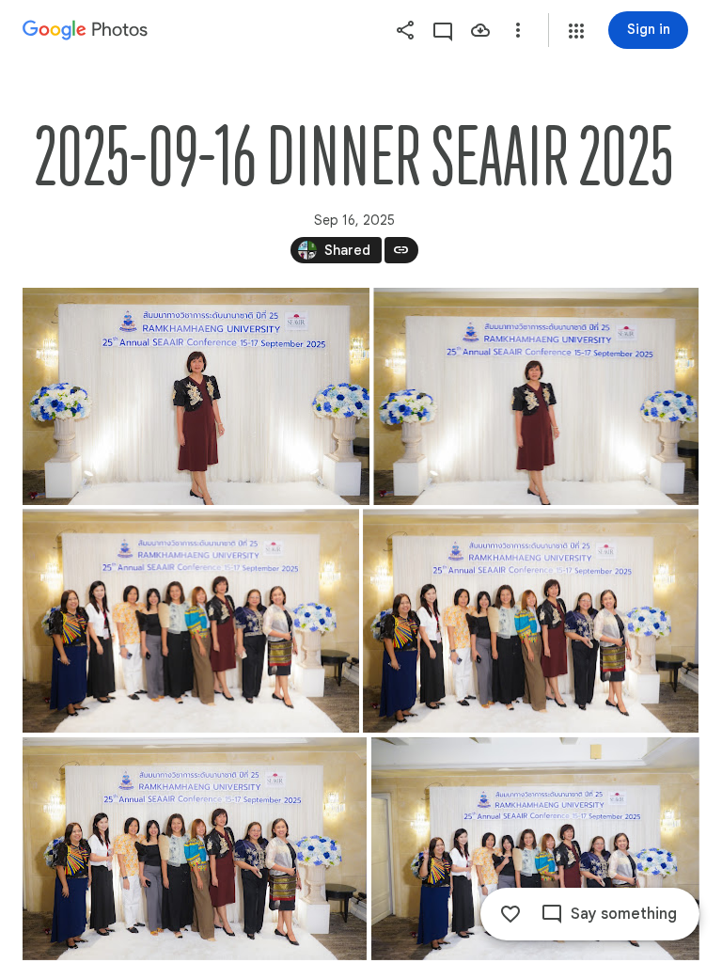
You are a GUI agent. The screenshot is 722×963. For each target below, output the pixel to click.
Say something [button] (624, 914)
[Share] (405, 30)
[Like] (510, 914)
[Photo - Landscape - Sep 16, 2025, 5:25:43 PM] (535, 396)
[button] (576, 31)
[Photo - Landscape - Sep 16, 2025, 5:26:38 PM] (195, 848)
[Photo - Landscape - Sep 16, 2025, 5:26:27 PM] (191, 621)
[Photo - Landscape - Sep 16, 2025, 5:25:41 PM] (196, 396)
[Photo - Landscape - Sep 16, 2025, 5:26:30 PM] (530, 621)
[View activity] (443, 30)
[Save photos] (480, 30)
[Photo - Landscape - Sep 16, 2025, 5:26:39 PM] (535, 848)
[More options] (518, 30)
